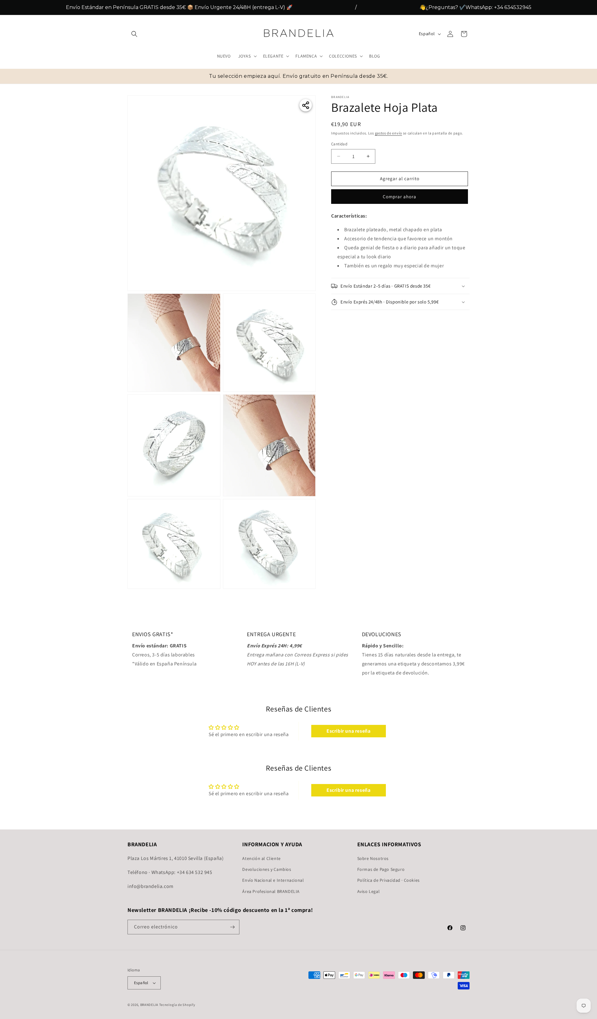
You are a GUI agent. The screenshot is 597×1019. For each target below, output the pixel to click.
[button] (134, 34)
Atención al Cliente (261, 858)
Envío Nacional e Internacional (273, 880)
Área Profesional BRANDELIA (271, 891)
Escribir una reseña (348, 731)
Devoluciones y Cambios (266, 869)
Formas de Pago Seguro (381, 869)
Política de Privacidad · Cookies (388, 880)
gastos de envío (388, 133)
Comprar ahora (399, 197)
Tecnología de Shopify (177, 1005)
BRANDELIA (149, 1005)
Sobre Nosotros (373, 858)
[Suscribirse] (232, 927)
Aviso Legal (368, 891)
